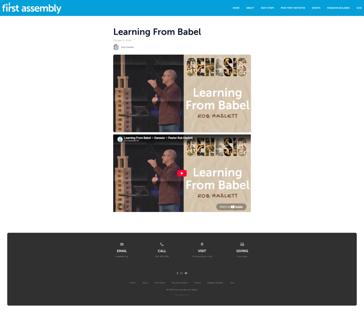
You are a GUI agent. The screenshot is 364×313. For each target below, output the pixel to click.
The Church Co (182, 295)
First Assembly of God (202, 256)
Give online (242, 256)
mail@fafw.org (122, 256)
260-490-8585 (162, 256)
